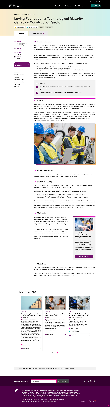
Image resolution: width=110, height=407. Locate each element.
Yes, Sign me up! (62, 381)
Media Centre (62, 399)
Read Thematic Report (84, 256)
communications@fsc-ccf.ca (69, 368)
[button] (108, 405)
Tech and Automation (32, 27)
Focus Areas (58, 5)
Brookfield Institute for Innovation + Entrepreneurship (22, 44)
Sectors (41, 27)
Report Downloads (38, 33)
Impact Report (96, 5)
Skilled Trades (49, 27)
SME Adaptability (20, 27)
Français (91, 1)
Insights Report (19, 65)
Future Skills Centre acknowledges (32, 390)
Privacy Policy (36, 399)
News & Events (79, 5)
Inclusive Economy (74, 328)
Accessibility (44, 399)
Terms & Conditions (53, 399)
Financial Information (27, 399)
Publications (68, 5)
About (87, 5)
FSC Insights (21, 33)
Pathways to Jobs (26, 344)
